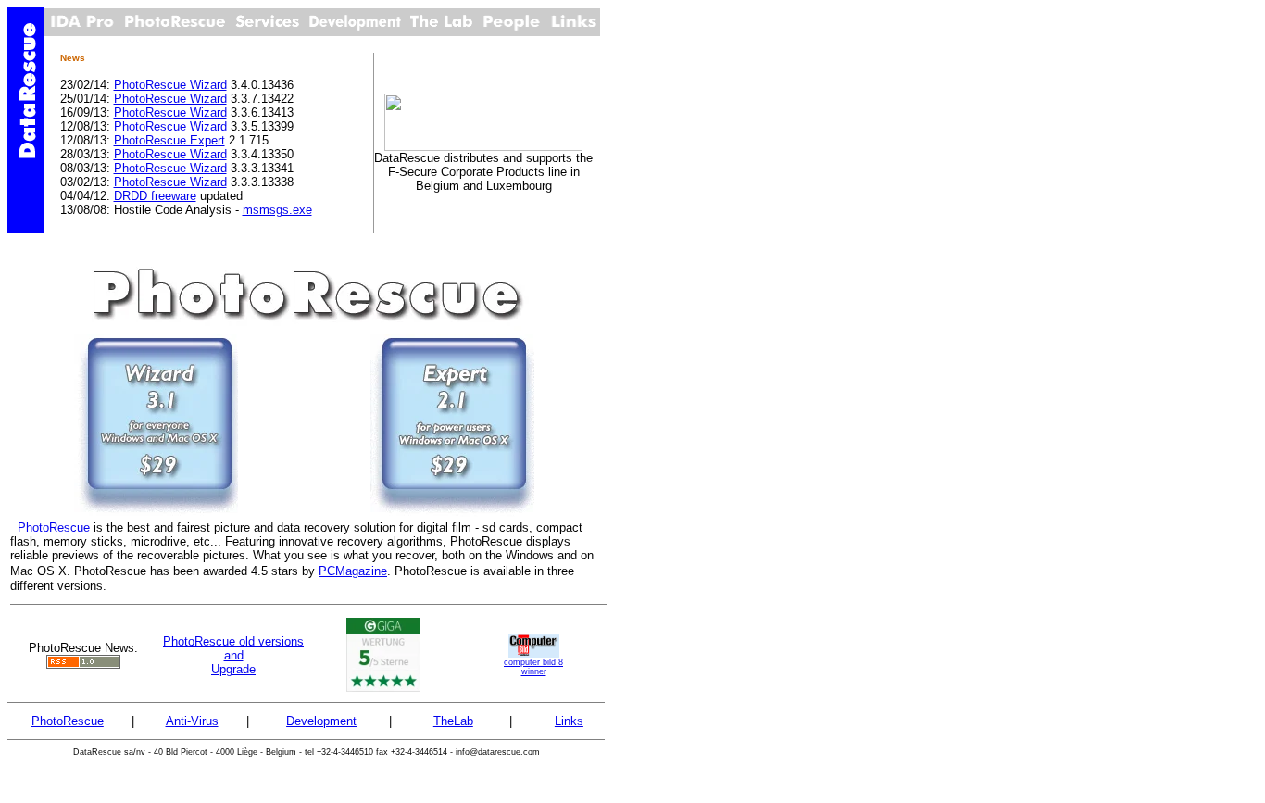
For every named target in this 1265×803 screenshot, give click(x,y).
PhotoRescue (54, 527)
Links (569, 721)
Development (321, 721)
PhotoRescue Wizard (170, 85)
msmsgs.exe (277, 210)
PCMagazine (353, 571)
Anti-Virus (192, 721)
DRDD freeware (155, 196)
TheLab (453, 721)
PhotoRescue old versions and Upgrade (233, 655)
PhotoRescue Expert (169, 140)
